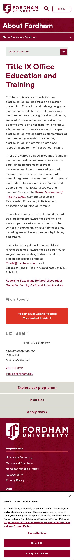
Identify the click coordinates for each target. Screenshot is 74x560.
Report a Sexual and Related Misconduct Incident (37, 316)
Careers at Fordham (19, 463)
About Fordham (28, 26)
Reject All (37, 543)
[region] (37, 525)
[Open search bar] (48, 8)
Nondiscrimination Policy (22, 469)
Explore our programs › (37, 387)
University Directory (19, 457)
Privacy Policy (15, 480)
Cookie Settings (37, 533)
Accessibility (14, 474)
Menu (62, 9)
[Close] (70, 496)
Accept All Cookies (37, 553)
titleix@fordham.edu (19, 373)
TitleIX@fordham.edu (20, 263)
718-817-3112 (14, 368)
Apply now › (37, 412)
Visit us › (37, 400)
